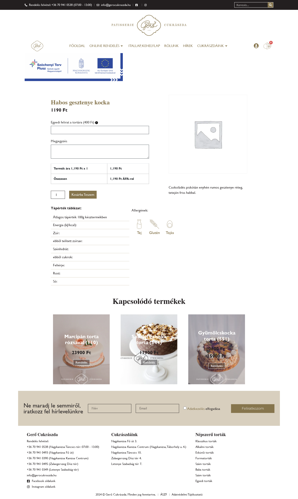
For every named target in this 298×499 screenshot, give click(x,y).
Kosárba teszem (83, 194)
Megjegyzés (59, 141)
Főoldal (77, 46)
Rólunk (171, 46)
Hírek (188, 46)
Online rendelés (104, 46)
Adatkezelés (196, 409)
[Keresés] (270, 4)
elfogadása (203, 409)
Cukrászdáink (210, 46)
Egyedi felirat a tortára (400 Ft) (73, 122)
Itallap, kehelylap (144, 46)
